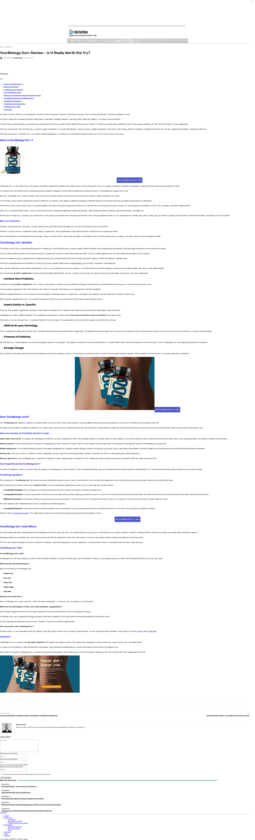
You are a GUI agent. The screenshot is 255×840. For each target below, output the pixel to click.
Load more (3, 812)
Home (1, 47)
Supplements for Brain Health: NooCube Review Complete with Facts (26, 811)
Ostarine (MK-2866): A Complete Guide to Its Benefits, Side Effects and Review (29, 715)
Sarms (10, 830)
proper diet (152, 631)
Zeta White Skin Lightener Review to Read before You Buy (22, 799)
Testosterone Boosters (15, 827)
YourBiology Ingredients (12, 101)
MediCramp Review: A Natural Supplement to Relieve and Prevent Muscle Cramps (31, 805)
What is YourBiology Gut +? (13, 84)
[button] (185, 41)
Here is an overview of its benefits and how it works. (22, 95)
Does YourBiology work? (12, 93)
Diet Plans (7, 832)
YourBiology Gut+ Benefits (13, 90)
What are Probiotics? (11, 87)
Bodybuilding (8, 825)
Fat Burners (11, 819)
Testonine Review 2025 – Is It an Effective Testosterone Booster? (230, 715)
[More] (46, 65)
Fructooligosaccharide (20, 513)
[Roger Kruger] (1, 58)
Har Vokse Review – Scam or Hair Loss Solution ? (19, 786)
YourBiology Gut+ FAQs (12, 107)
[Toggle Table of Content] (1, 79)
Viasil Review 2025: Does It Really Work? (16, 792)
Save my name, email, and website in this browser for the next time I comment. (26, 774)
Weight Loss (8, 818)
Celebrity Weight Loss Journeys (18, 823)
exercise (140, 631)
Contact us (7, 836)
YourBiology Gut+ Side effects (14, 104)
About (6, 834)
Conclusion (8, 110)
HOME (6, 816)
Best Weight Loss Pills (15, 821)
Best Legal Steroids (14, 828)
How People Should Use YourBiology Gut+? (19, 98)
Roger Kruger (18, 57)
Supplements (8, 47)
